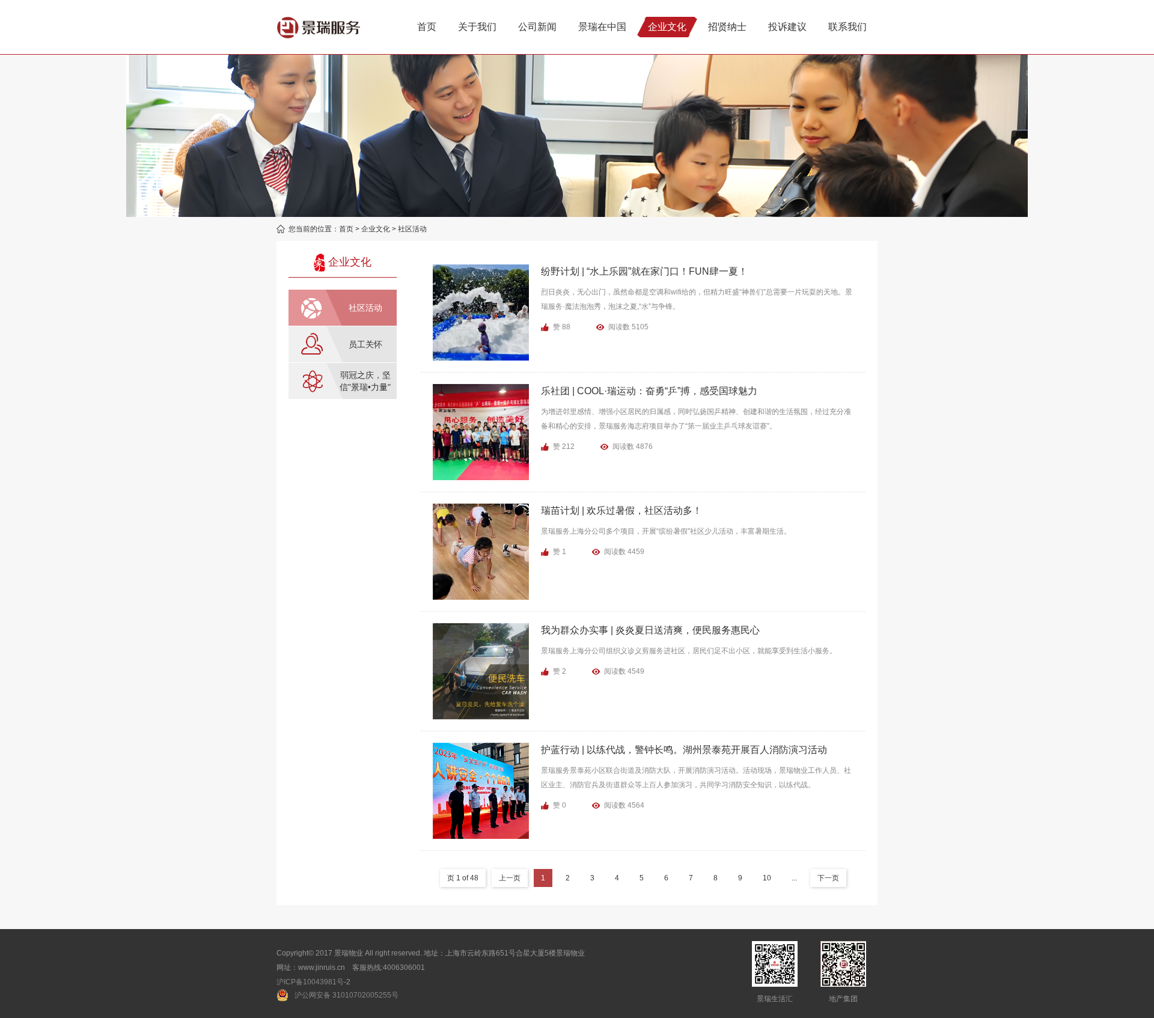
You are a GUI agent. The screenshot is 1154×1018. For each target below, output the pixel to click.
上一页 (510, 878)
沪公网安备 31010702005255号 (346, 995)
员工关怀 (365, 344)
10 (767, 878)
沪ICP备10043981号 (310, 982)
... (794, 878)
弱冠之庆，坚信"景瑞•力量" (365, 381)
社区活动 (412, 229)
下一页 (828, 878)
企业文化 (375, 229)
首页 (346, 229)
